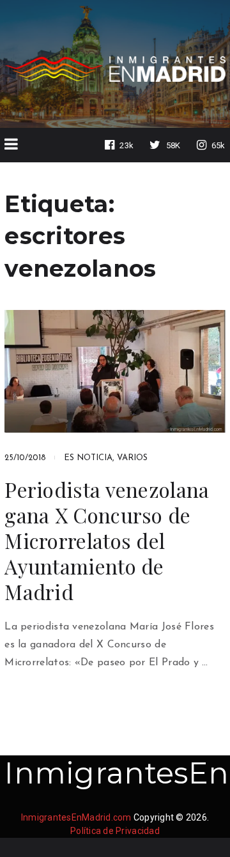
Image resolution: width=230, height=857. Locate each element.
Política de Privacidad (115, 831)
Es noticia (88, 458)
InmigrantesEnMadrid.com (76, 817)
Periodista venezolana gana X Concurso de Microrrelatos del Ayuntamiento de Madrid (106, 541)
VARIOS (132, 458)
